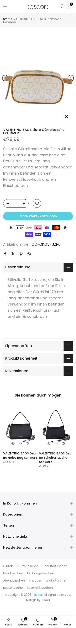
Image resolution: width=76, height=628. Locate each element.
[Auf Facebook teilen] (5, 254)
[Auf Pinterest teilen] (21, 254)
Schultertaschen (55, 566)
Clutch (8, 566)
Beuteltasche (13, 588)
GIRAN (45, 600)
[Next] (71, 78)
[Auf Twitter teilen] (13, 254)
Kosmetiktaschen (40, 588)
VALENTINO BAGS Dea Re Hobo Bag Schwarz (20, 455)
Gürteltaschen (28, 566)
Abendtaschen (14, 580)
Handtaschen (13, 573)
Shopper (35, 580)
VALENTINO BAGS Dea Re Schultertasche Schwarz (55, 457)
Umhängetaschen (40, 573)
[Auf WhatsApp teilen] (29, 254)
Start (6, 19)
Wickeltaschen (56, 580)
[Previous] (5, 78)
